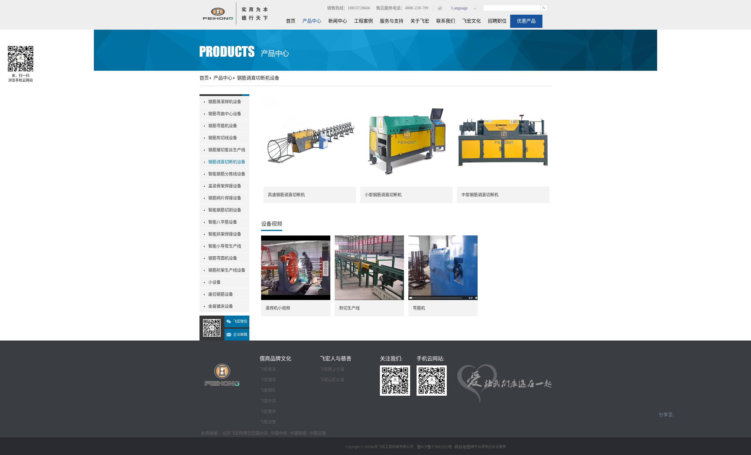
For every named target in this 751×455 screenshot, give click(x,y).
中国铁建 (298, 433)
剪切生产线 (349, 308)
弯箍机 (419, 308)
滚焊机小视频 (277, 308)
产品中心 (223, 77)
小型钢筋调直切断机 (383, 195)
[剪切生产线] (369, 239)
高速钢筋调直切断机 (286, 195)
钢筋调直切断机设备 (258, 77)
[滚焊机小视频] (295, 239)
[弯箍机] (443, 239)
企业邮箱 (240, 335)
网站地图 (461, 447)
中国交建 (317, 433)
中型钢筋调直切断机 (479, 195)
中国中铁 (279, 433)
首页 (290, 20)
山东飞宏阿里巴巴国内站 (245, 433)
